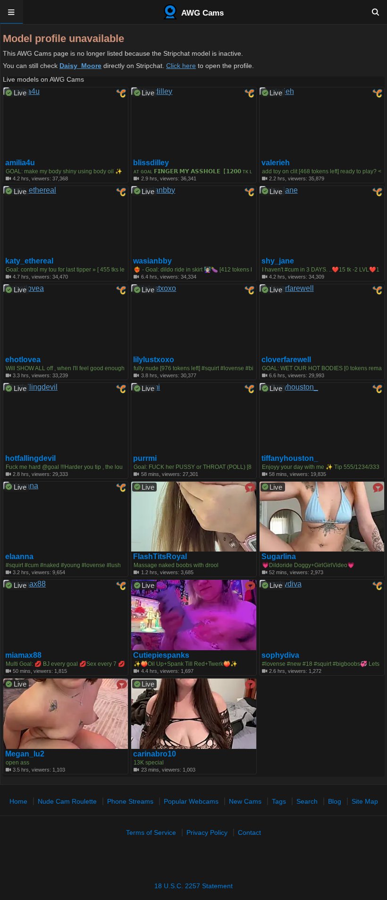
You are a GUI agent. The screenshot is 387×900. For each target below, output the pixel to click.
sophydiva (280, 655)
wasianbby (152, 261)
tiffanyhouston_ (289, 458)
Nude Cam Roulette (67, 801)
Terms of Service (151, 832)
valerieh (275, 163)
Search (307, 801)
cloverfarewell (286, 360)
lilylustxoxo (153, 360)
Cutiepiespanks (161, 655)
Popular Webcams (191, 801)
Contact (249, 832)
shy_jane (277, 261)
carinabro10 (154, 754)
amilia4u (20, 163)
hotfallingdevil (30, 458)
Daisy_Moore (80, 65)
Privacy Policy (206, 832)
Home (18, 801)
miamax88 (23, 655)
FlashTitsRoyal (160, 556)
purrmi (145, 458)
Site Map (365, 801)
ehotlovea (23, 360)
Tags (279, 801)
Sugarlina (278, 556)
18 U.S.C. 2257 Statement (193, 886)
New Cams (245, 801)
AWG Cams (201, 12)
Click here (181, 65)
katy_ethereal (29, 261)
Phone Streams (130, 801)
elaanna (19, 556)
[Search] (375, 12)
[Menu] (11, 12)
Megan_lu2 (24, 754)
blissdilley (151, 163)
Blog (334, 801)
